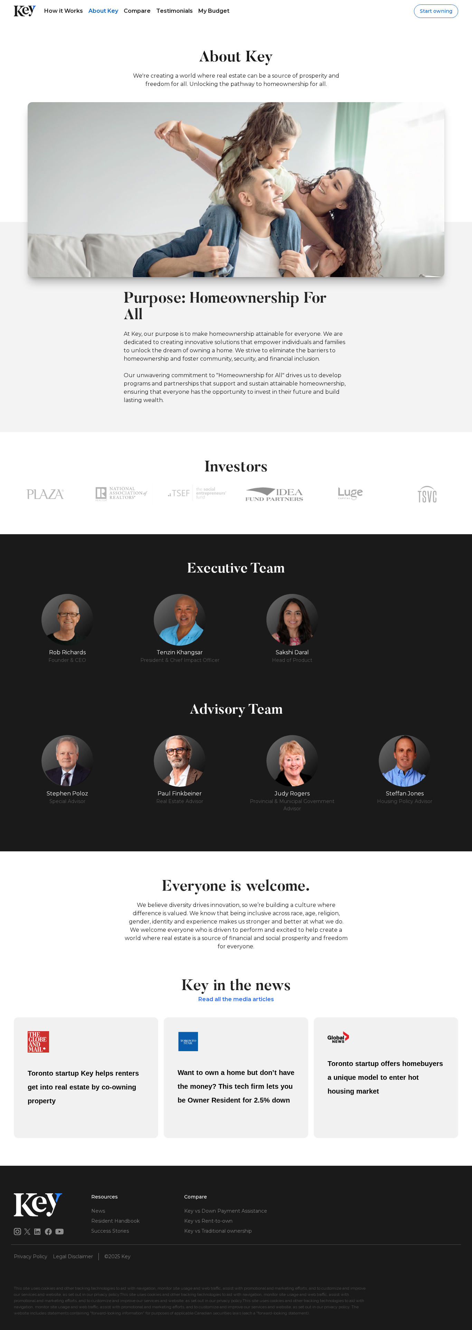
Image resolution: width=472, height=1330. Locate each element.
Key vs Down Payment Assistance (225, 1211)
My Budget (213, 11)
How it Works (63, 11)
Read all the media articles (236, 999)
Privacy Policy (30, 1256)
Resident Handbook (115, 1221)
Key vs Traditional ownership (218, 1231)
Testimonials (174, 11)
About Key (103, 11)
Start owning (436, 11)
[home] (25, 11)
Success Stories (110, 1231)
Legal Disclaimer (73, 1256)
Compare (137, 11)
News (98, 1211)
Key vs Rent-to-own (208, 1221)
